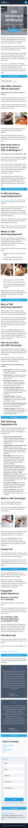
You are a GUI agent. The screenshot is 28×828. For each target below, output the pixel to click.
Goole (3, 751)
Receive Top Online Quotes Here (14, 299)
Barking (15, 651)
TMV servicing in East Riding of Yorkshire (11, 200)
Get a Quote (13, 30)
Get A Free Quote (14, 735)
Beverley (4, 747)
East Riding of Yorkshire (6, 651)
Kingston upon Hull (7, 749)
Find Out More (14, 417)
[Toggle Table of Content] (14, 81)
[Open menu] (25, 2)
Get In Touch (14, 569)
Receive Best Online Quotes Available (14, 189)
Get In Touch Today (14, 76)
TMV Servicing (5, 63)
